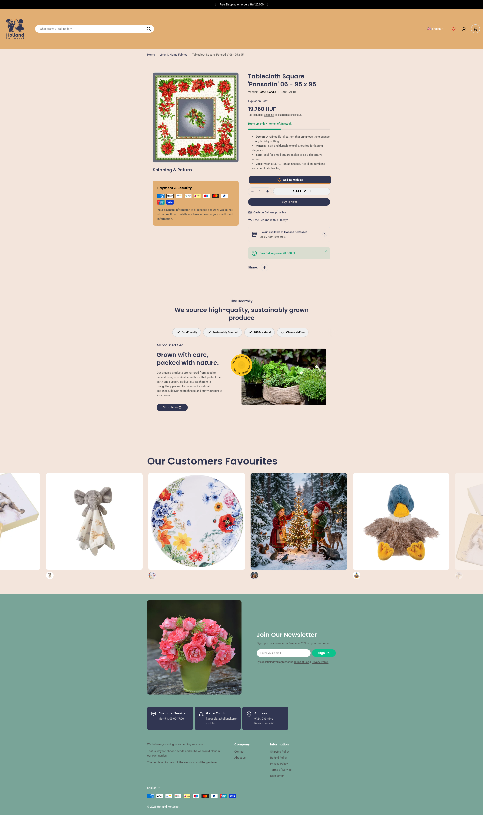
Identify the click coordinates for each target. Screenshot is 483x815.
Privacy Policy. (320, 661)
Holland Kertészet (168, 806)
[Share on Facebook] (264, 267)
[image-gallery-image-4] (80, 526)
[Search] (148, 29)
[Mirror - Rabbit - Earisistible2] (387, 526)
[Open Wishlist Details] (453, 29)
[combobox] (94, 29)
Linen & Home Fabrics (173, 54)
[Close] (326, 251)
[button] (215, 4)
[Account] (464, 29)
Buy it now (289, 202)
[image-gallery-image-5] (182, 526)
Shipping (269, 114)
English (151, 788)
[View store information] (324, 234)
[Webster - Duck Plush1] (284, 526)
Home (151, 54)
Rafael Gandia (267, 92)
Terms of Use (301, 661)
